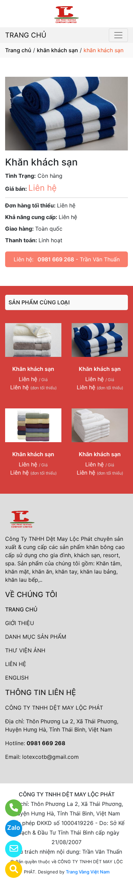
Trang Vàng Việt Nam (87, 871)
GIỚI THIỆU (19, 623)
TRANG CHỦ (25, 35)
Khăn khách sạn (33, 368)
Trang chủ (18, 50)
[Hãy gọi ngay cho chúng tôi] (9, 808)
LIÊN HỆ (15, 664)
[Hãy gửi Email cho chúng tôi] (9, 849)
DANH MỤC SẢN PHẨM (35, 636)
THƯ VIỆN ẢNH (25, 650)
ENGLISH (17, 677)
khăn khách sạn (57, 50)
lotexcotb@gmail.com (50, 756)
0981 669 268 (56, 259)
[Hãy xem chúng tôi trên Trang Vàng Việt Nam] (9, 869)
